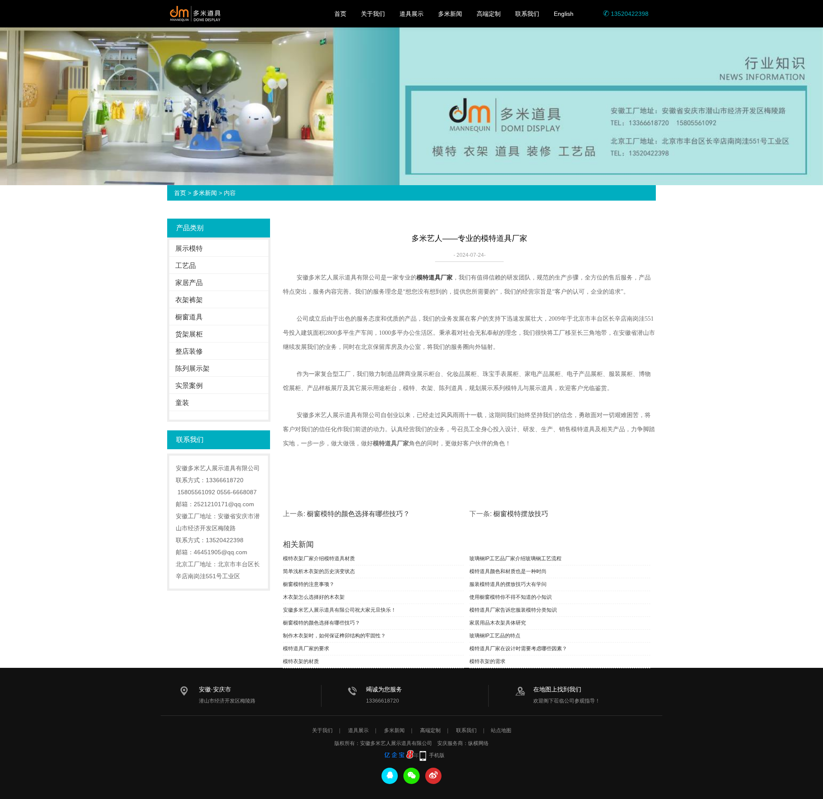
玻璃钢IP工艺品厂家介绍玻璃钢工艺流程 (515, 559)
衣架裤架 (189, 299)
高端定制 (489, 13)
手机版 (437, 755)
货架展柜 (189, 334)
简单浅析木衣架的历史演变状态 (319, 571)
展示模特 (189, 248)
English (564, 13)
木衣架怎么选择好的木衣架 (314, 597)
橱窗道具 (189, 317)
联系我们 (527, 13)
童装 (182, 402)
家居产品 (189, 282)
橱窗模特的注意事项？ (308, 584)
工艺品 (185, 265)
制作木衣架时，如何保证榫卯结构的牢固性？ (334, 636)
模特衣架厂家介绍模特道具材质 (319, 559)
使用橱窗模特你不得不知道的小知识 (510, 597)
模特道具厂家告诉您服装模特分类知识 (513, 610)
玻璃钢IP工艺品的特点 (494, 636)
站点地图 (501, 730)
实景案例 (189, 385)
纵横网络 (478, 743)
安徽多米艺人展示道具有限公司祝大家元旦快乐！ (339, 610)
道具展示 (411, 13)
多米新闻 (450, 13)
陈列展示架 (192, 368)
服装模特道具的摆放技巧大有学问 (508, 584)
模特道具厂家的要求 (306, 649)
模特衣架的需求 (487, 661)
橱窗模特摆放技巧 (520, 513)
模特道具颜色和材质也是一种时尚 (508, 571)
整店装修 (189, 351)
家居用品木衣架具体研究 (497, 623)
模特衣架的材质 (301, 661)
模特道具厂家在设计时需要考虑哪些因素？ (518, 649)
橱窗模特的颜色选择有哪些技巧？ (358, 513)
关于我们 (373, 13)
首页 (340, 13)
